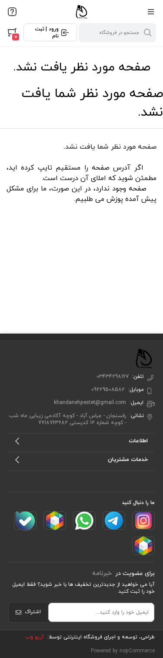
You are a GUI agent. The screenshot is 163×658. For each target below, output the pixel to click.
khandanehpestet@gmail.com (90, 402)
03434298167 (112, 376)
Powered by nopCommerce (123, 651)
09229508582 (108, 389)
